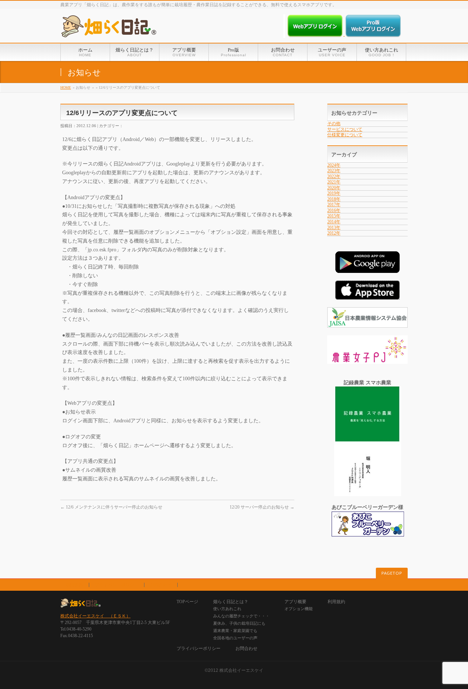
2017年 (333, 204)
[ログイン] (316, 34)
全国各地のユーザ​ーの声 (235, 638)
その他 (333, 123)
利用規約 (74, 584)
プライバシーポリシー (117, 584)
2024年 (333, 165)
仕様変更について (344, 134)
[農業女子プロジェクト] (367, 360)
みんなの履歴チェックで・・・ (241, 616)
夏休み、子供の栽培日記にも (239, 623)
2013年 (333, 227)
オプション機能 (298, 608)
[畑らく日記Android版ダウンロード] (367, 269)
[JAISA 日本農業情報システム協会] (367, 324)
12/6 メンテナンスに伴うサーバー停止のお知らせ (111, 507)
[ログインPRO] (373, 34)
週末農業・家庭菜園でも (235, 630)
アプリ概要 (295, 601)
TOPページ (187, 601)
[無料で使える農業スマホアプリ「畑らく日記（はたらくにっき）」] (108, 29)
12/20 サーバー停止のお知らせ (262, 507)
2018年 (333, 199)
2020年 (333, 187)
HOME (65, 87)
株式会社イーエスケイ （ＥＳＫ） (95, 615)
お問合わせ (161, 584)
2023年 (333, 170)
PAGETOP (391, 573)
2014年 (333, 221)
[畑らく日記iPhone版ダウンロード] (367, 295)
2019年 (333, 193)
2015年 (333, 215)
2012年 (333, 233)
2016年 (333, 210)
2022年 (333, 176)
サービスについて (344, 129)
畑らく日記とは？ (230, 601)
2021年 (333, 181)
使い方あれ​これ (227, 608)
